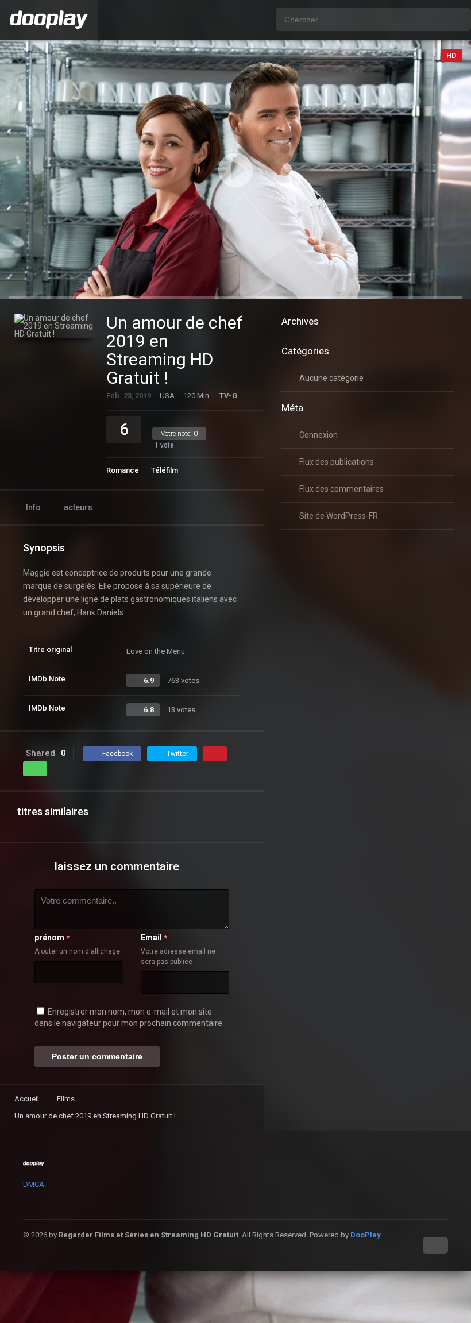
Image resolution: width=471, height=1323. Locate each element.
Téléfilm (164, 470)
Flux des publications (336, 461)
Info (33, 507)
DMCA (33, 1184)
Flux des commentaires (341, 488)
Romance (122, 470)
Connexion (318, 434)
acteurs (78, 507)
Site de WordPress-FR (338, 515)
